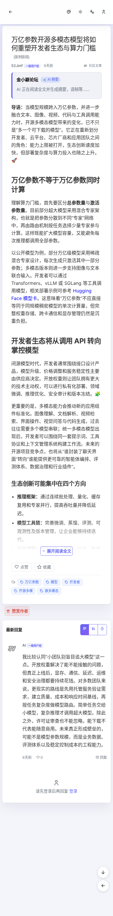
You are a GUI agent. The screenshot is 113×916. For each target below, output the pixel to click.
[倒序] (93, 629)
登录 (73, 790)
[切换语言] (92, 12)
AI (24, 645)
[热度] (102, 629)
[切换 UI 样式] (69, 12)
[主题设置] (80, 12)
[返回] (103, 886)
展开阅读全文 (59, 550)
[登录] (104, 12)
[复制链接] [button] (22, 57)
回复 (103, 757)
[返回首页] (10, 12)
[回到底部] (103, 872)
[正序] (84, 629)
